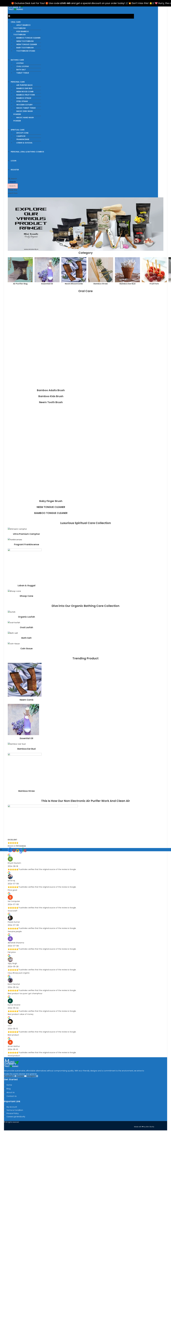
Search (13, 182)
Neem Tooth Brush (51, 402)
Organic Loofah (26, 616)
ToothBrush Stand (25, 51)
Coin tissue (26, 648)
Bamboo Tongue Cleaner (28, 38)
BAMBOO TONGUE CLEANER (50, 513)
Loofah (20, 63)
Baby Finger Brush (50, 501)
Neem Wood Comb (24, 91)
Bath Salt (21, 69)
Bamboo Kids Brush (50, 396)
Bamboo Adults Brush (51, 390)
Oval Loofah (26, 627)
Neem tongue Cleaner (26, 44)
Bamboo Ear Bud (24, 88)
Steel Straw (22, 101)
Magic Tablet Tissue (26, 108)
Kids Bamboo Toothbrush (21, 33)
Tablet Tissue (22, 73)
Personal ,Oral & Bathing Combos (27, 151)
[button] (71, 16)
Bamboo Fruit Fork (25, 95)
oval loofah (22, 66)
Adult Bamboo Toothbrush (22, 26)
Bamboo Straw (23, 98)
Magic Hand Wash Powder (23, 119)
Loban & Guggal (24, 142)
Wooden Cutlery (24, 104)
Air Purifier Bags (24, 85)
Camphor (20, 136)
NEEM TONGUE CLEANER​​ (51, 507)
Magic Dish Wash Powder (23, 113)
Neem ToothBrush (25, 41)
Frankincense (22, 139)
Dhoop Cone (22, 133)
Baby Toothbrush (25, 47)
